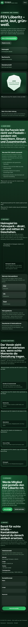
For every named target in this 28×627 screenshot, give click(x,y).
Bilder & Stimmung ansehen (9, 38)
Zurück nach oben (19, 509)
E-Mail (4, 587)
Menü (25, 2)
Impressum (3, 623)
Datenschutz (10, 623)
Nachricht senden (14, 608)
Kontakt (16, 623)
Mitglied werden (6, 43)
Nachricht (4, 594)
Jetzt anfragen (7, 509)
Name (3, 580)
